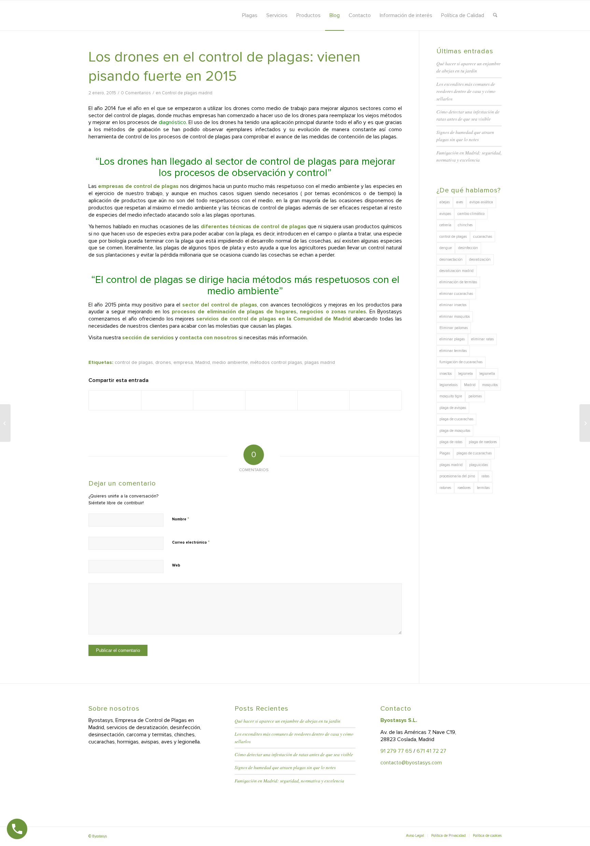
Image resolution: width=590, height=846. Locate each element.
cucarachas (482, 236)
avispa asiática (481, 202)
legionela (465, 373)
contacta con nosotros (208, 337)
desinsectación (451, 259)
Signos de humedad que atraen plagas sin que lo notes (285, 767)
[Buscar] (495, 15)
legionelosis (448, 385)
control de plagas (134, 362)
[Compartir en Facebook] (115, 400)
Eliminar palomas (453, 328)
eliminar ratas (482, 339)
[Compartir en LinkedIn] (271, 400)
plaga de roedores (483, 442)
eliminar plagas (452, 339)
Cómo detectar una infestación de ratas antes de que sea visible (294, 754)
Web (176, 565)
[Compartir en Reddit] (324, 400)
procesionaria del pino (457, 476)
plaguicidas (478, 465)
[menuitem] (250, 15)
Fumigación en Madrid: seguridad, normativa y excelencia (289, 780)
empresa (183, 362)
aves (459, 202)
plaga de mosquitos (454, 430)
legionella (487, 373)
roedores (464, 488)
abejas (444, 202)
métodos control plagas (276, 362)
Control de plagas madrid (187, 93)
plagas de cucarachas (474, 453)
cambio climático (471, 214)
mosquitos (490, 385)
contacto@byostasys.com (411, 762)
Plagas (444, 453)
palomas (475, 396)
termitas (483, 488)
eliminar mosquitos (454, 316)
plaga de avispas (452, 408)
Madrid (202, 362)
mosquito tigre (450, 396)
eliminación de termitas (458, 282)
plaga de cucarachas (456, 419)
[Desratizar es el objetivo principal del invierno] (5, 423)
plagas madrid (320, 362)
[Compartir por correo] (376, 400)
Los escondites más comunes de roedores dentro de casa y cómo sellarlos (465, 91)
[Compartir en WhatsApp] (219, 400)
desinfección (468, 248)
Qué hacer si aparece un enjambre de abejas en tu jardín (287, 721)
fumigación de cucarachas (460, 362)
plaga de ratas (450, 442)
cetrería (445, 225)
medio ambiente (230, 362)
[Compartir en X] (167, 400)
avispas (445, 214)
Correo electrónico (191, 542)
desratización (480, 259)
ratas (485, 476)
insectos (445, 373)
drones (163, 362)
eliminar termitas (453, 351)
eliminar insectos (452, 305)
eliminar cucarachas (456, 293)
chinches (465, 225)
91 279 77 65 (396, 751)
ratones (445, 488)
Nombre (180, 519)
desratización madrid (456, 271)
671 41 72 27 (431, 751)
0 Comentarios (136, 93)
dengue (445, 248)
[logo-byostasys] (149, 15)
